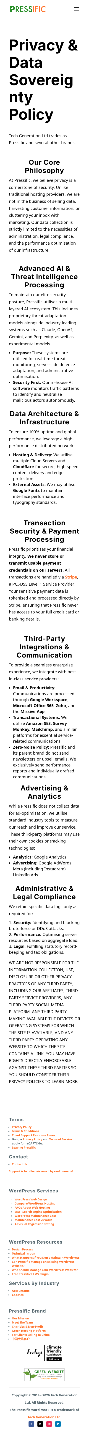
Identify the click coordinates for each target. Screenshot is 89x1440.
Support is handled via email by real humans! (41, 1171)
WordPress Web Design (31, 1199)
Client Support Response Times (33, 1135)
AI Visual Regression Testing (34, 1224)
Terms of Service (60, 1139)
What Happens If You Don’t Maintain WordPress (45, 1258)
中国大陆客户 (21, 1339)
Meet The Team (22, 1322)
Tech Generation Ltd (44, 1417)
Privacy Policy (21, 1127)
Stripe (71, 577)
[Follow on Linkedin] (58, 1424)
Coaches (18, 1295)
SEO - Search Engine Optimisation (38, 1212)
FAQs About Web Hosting (32, 1208)
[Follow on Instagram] (49, 1424)
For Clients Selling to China (31, 1335)
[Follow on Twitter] (40, 1424)
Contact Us (19, 1164)
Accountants (20, 1291)
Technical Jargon (23, 1253)
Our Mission (20, 1318)
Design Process (22, 1249)
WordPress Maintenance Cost (35, 1216)
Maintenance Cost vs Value (33, 1220)
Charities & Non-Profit (27, 1327)
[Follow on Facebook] (31, 1424)
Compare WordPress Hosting (35, 1203)
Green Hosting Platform (29, 1331)
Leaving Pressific (24, 1147)
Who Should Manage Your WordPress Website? (45, 1270)
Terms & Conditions (25, 1131)
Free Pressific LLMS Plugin (30, 1274)
